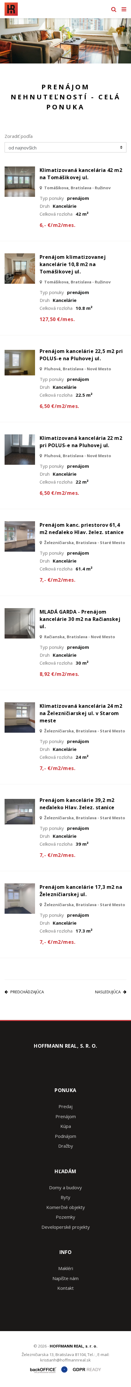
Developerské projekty (65, 1227)
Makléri (65, 1268)
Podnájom (65, 1136)
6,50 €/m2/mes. (59, 406)
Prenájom (65, 1116)
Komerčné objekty (65, 1207)
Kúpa (65, 1126)
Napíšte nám (65, 1278)
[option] (65, 40)
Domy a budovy (65, 1187)
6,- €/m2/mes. (57, 225)
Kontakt (65, 1288)
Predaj (65, 1106)
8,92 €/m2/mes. (59, 674)
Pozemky (65, 1217)
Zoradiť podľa (19, 136)
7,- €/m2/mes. (57, 580)
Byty (65, 1197)
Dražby (65, 1146)
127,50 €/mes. (57, 319)
